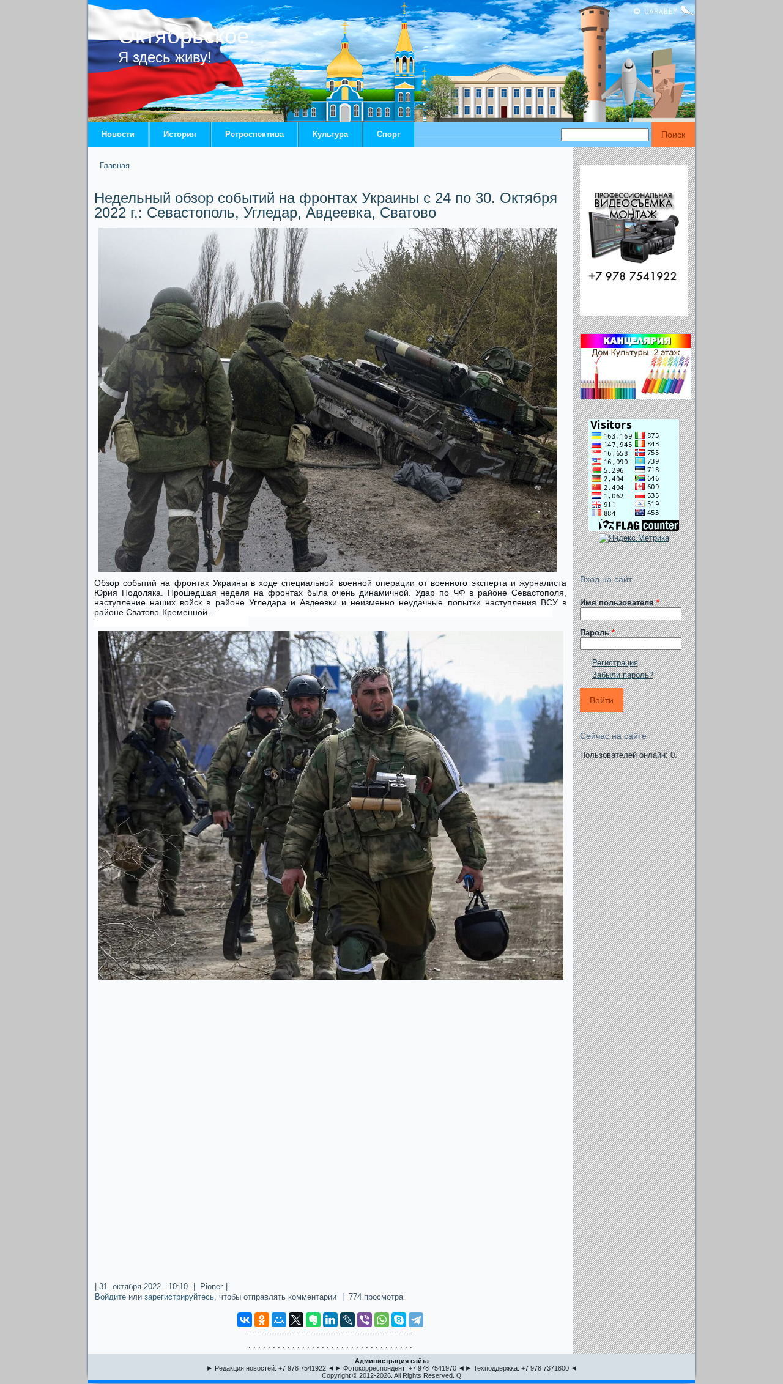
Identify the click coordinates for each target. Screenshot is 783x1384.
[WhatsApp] (381, 1319)
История (179, 134)
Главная (115, 165)
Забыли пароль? (622, 674)
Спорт (389, 134)
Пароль (597, 632)
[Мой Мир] (279, 1319)
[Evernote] (313, 1319)
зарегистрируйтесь (179, 1296)
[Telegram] (416, 1319)
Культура (330, 134)
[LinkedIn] (330, 1319)
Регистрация (615, 662)
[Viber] (364, 1319)
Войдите (110, 1296)
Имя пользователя (619, 602)
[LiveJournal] (347, 1319)
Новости (118, 134)
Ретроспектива (254, 134)
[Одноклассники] (261, 1319)
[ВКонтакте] (244, 1319)
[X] (296, 1319)
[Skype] (399, 1319)
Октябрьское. (186, 35)
